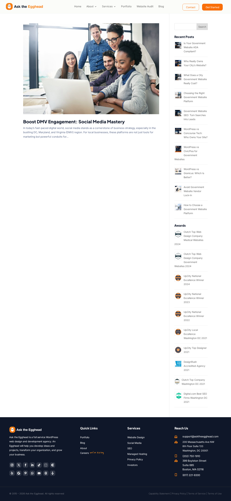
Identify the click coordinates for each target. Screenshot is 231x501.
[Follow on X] (18, 465)
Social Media (134, 442)
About (90, 6)
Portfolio (126, 6)
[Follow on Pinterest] (25, 473)
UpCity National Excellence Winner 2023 (194, 298)
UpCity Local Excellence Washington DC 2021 (195, 333)
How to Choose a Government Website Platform (195, 209)
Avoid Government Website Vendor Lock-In (194, 191)
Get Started (212, 7)
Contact (190, 7)
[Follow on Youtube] (39, 473)
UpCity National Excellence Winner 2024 (194, 280)
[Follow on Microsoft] (52, 465)
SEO (129, 448)
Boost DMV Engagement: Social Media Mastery (74, 121)
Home (77, 6)
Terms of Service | (198, 493)
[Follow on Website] (52, 473)
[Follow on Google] (18, 473)
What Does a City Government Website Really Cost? (195, 79)
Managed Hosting (137, 453)
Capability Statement (159, 493)
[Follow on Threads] (46, 473)
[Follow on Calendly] (46, 465)
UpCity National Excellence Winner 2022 (194, 316)
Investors (132, 465)
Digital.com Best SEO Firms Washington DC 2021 (195, 397)
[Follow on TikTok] (39, 465)
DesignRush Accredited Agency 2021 (194, 365)
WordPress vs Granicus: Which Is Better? (194, 173)
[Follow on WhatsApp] (32, 473)
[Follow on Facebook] (25, 465)
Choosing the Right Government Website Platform (195, 97)
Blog (161, 6)
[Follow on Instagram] (12, 465)
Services (107, 6)
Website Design (136, 437)
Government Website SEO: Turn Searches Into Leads (195, 115)
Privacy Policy (135, 459)
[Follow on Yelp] (12, 473)
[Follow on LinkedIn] (32, 465)
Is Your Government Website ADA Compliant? (194, 47)
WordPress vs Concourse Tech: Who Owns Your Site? (195, 133)
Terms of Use (215, 493)
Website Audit (145, 6)
